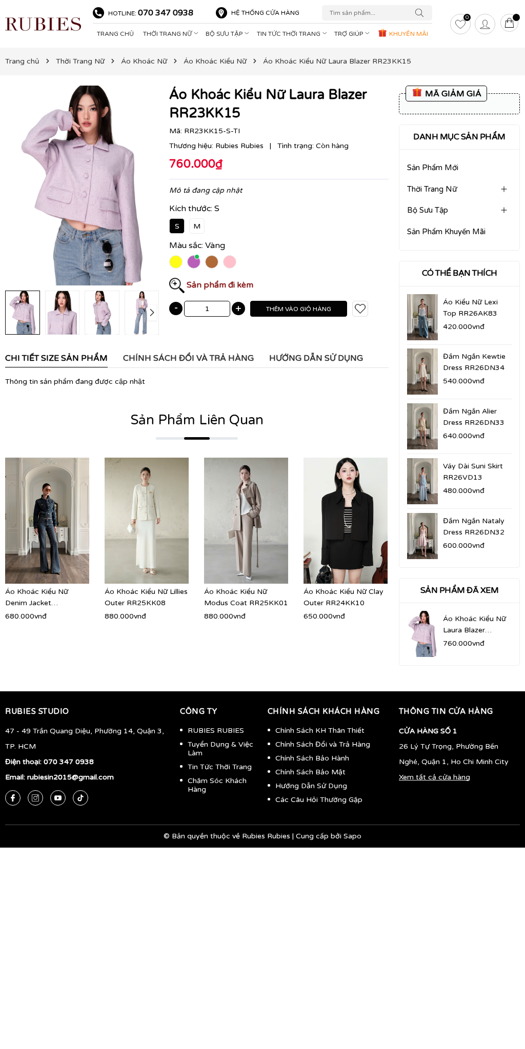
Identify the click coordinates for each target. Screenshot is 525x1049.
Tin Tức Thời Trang (289, 33)
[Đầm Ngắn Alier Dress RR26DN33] (422, 426)
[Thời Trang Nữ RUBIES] (44, 24)
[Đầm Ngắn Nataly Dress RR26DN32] (422, 536)
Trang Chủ (115, 33)
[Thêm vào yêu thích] (360, 308)
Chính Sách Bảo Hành (312, 758)
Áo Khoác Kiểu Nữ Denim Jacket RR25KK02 (36, 603)
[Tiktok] (80, 798)
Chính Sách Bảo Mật (310, 772)
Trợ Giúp (349, 33)
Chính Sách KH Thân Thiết (320, 730)
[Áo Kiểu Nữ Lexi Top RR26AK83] (422, 317)
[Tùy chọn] (31, 520)
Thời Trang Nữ (168, 33)
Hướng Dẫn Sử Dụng (311, 785)
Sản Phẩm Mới (432, 167)
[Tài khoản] (485, 24)
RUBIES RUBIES (216, 730)
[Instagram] (35, 798)
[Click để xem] (82, 185)
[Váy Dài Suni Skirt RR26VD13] (422, 481)
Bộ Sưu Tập (225, 33)
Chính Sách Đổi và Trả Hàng (322, 744)
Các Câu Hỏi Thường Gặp (318, 799)
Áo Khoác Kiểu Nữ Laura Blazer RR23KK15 (474, 630)
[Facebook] (13, 798)
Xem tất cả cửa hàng (434, 777)
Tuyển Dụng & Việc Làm (220, 748)
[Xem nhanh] (47, 520)
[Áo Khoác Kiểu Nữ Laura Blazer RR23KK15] (422, 634)
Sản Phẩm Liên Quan (197, 420)
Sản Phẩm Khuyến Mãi (446, 231)
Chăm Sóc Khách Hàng (217, 785)
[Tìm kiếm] (422, 12)
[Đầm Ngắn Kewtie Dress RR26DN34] (422, 371)
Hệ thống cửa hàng (265, 12)
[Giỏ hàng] (509, 24)
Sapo (352, 836)
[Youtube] (58, 798)
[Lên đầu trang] (502, 992)
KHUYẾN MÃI (408, 33)
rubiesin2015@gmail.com (70, 777)
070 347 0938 (165, 13)
